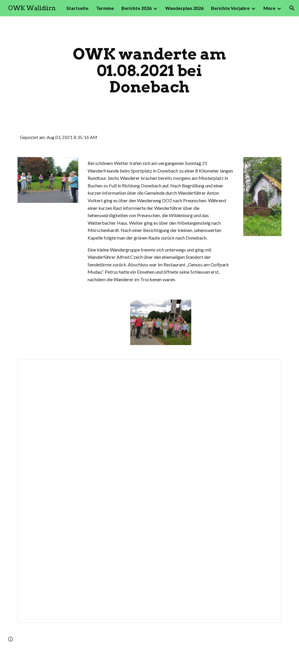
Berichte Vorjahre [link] (230, 8)
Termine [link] (105, 8)
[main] (149, 70)
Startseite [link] (77, 8)
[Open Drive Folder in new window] (270, 366)
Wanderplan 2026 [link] (184, 8)
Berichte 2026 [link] (136, 8)
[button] (292, 8)
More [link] (269, 8)
